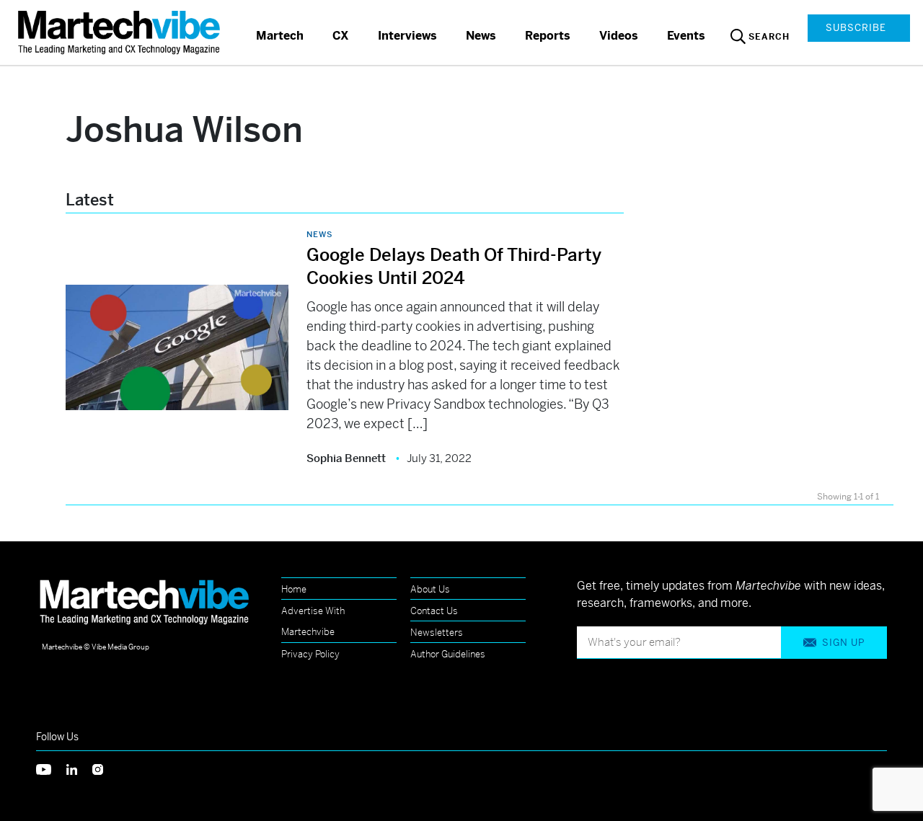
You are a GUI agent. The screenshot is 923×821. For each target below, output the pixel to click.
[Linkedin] (79, 768)
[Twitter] (51, 768)
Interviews (407, 35)
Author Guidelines (447, 654)
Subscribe (856, 28)
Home (293, 589)
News (481, 35)
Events (686, 35)
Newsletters (436, 632)
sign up (843, 642)
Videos (618, 35)
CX (340, 35)
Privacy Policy (310, 654)
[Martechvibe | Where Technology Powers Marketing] (121, 32)
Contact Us (434, 611)
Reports (547, 35)
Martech (280, 35)
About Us (430, 589)
